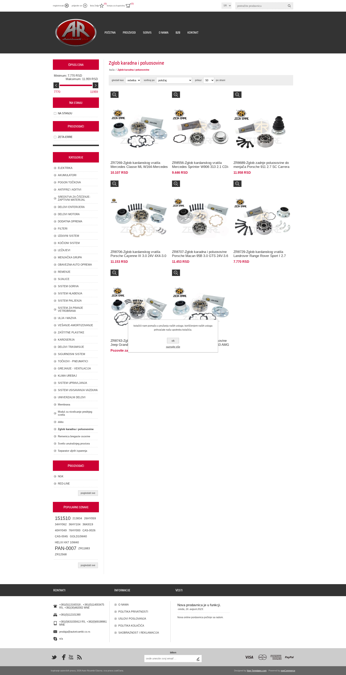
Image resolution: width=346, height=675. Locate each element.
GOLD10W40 (78, 536)
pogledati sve (88, 493)
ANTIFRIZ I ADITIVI (69, 189)
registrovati (58, 5)
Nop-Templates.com (257, 670)
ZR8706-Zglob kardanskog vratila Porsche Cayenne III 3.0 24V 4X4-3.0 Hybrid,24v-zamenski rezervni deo (138, 256)
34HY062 (61, 524)
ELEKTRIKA (65, 168)
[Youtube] (71, 657)
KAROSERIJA (66, 339)
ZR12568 (61, 554)
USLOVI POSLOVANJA (132, 618)
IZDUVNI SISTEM (68, 235)
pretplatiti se (199, 659)
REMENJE (64, 271)
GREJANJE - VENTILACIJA (74, 368)
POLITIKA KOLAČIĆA (131, 625)
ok (173, 340)
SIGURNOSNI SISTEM (71, 354)
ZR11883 (84, 548)
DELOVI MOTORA (69, 214)
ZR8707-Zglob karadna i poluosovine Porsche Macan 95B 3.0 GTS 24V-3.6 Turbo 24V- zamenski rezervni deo (200, 256)
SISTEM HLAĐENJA (70, 293)
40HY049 (61, 530)
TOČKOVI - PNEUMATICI (73, 361)
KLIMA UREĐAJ (67, 375)
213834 (77, 518)
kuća (112, 69)
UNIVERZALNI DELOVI (71, 397)
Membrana (64, 404)
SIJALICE (63, 279)
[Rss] (79, 657)
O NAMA (123, 604)
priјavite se (77, 5)
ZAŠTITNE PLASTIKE (71, 332)
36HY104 (74, 524)
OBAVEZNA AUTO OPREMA (75, 264)
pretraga (289, 6)
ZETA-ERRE (65, 136)
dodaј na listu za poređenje (126, 144)
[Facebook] (62, 657)
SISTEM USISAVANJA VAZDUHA (78, 390)
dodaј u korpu (147, 143)
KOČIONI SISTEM (69, 243)
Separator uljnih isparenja (72, 450)
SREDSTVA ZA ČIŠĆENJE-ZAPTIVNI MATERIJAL (74, 198)
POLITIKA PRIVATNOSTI (133, 611)
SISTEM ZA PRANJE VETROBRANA (70, 309)
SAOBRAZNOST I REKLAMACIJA (138, 632)
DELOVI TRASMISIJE (71, 346)
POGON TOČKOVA (69, 182)
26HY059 (90, 518)
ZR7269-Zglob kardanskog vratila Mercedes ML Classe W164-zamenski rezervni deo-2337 (139, 97)
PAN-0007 (65, 548)
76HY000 (74, 530)
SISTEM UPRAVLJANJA (72, 382)
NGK (60, 476)
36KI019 (87, 524)
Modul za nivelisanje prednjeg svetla (75, 413)
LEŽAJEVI (64, 250)
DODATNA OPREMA (70, 221)
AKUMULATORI (67, 175)
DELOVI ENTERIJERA (71, 207)
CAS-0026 (89, 530)
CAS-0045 (61, 536)
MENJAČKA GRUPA (70, 257)
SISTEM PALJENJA (70, 300)
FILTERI (62, 228)
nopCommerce (288, 670)
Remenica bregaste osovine (74, 436)
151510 (62, 518)
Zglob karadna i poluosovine (76, 429)
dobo (60, 421)
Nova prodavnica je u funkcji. (199, 605)
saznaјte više (173, 346)
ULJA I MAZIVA (67, 318)
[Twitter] (54, 657)
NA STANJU (65, 113)
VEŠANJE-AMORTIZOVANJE (75, 325)
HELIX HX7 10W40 (67, 542)
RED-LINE (64, 483)
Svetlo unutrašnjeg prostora (74, 443)
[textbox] (261, 6)
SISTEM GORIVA (68, 286)
